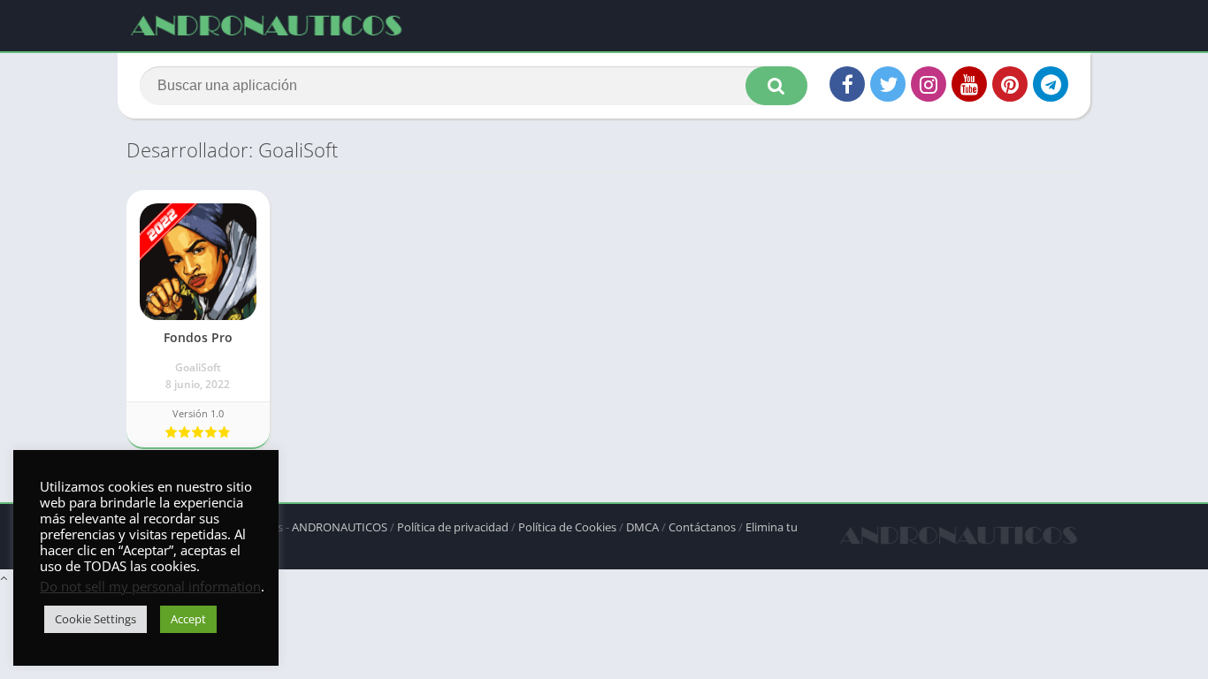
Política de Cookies (567, 527)
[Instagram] (928, 84)
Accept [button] (188, 619)
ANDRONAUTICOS (339, 527)
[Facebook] (847, 84)
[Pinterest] (1010, 84)
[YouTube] (969, 84)
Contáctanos (702, 527)
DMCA (642, 527)
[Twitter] (888, 84)
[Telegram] (1050, 84)
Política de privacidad (452, 527)
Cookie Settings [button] (95, 619)
